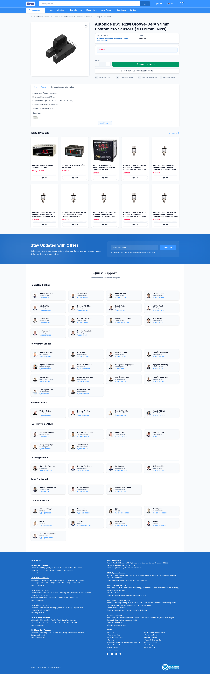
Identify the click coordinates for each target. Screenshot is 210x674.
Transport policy (151, 642)
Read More (104, 123)
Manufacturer (91, 10)
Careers (111, 640)
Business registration (115, 637)
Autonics (100, 38)
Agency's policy (114, 635)
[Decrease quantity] (97, 64)
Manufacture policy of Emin (155, 632)
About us (60, 10)
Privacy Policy (150, 252)
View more (173, 133)
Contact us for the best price (138, 71)
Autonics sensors (43, 17)
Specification (41, 87)
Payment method (151, 637)
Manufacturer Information (64, 87)
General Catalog (114, 647)
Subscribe (167, 247)
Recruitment (121, 10)
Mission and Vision (151, 635)
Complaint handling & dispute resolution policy (124, 642)
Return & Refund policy (153, 640)
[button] (60, 49)
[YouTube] (112, 654)
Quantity (97, 60)
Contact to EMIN (114, 645)
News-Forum (106, 10)
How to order (113, 650)
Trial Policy (149, 645)
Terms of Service (137, 252)
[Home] (31, 17)
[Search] (145, 3)
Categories (36, 10)
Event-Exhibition (76, 10)
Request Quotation (147, 64)
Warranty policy (150, 647)
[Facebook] (108, 654)
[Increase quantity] (108, 64)
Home (51, 10)
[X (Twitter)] (116, 654)
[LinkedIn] (120, 654)
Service (133, 10)
